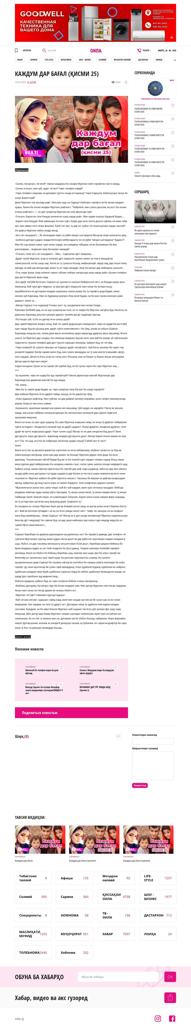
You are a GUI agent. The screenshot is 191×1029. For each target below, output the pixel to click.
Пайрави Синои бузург (145, 270)
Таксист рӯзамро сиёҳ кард (147, 175)
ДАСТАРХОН (143, 59)
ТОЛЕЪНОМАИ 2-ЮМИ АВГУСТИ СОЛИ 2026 (149, 137)
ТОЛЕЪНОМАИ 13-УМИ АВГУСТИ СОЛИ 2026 (149, 150)
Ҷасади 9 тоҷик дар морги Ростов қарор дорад (150, 245)
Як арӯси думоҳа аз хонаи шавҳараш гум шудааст (146, 232)
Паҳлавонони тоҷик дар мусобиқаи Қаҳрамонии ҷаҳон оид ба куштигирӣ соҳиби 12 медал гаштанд (149, 258)
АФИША (159, 59)
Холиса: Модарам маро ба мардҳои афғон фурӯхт (97, 672)
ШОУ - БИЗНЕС (85, 59)
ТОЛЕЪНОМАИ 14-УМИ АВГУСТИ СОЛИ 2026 (149, 164)
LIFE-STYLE (49, 59)
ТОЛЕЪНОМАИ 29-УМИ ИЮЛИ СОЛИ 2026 (148, 110)
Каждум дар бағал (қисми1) (82, 860)
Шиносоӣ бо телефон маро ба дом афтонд (41, 672)
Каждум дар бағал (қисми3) (136, 860)
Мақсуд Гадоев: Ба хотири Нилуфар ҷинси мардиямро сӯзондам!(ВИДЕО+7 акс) (44, 690)
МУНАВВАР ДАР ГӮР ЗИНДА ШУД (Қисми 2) (95, 689)
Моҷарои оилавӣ (122, 59)
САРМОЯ (33, 59)
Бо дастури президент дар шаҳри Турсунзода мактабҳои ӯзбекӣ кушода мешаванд (150, 286)
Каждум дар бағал (24, 860)
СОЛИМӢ (102, 59)
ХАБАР (20, 59)
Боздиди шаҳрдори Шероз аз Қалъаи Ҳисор (148, 299)
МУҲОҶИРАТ (66, 59)
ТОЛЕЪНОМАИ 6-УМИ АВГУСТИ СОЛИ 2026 (148, 123)
